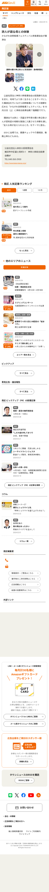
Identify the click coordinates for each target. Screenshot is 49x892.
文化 (29, 13)
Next (39, 54)
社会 (36, 13)
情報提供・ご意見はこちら (22, 573)
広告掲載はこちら (19, 584)
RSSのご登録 (24, 780)
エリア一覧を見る (24, 355)
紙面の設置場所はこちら (22, 590)
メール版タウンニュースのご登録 (24, 724)
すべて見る (23, 373)
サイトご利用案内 (33, 831)
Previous (9, 54)
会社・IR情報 (10, 816)
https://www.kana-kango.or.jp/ (15, 163)
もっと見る (23, 251)
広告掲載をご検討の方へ (15, 821)
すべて (5, 13)
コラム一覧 (23, 541)
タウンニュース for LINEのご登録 (24, 717)
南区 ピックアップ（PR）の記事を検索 (24, 485)
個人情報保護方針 (15, 831)
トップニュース (17, 13)
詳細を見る (23, 761)
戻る (5, 18)
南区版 (5, 8)
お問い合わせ (27, 807)
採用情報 (8, 826)
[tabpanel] (24, 57)
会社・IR (33, 4)
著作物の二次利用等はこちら (23, 579)
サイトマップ (24, 834)
